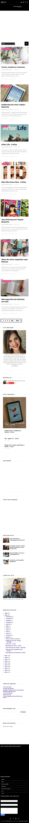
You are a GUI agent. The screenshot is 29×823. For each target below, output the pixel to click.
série (2, 793)
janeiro (8, 637)
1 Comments (5, 79)
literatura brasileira (6, 788)
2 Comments (5, 193)
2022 (6, 615)
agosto (8, 624)
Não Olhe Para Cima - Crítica (13, 182)
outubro (8, 620)
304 (12, 320)
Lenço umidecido (7, 693)
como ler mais (6, 241)
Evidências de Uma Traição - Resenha (13, 641)
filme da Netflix (5, 784)
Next (17, 320)
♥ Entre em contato (8, 726)
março (8, 633)
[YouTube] (21, 2)
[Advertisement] (14, 26)
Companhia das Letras (8, 201)
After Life (5, 126)
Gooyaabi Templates (23, 821)
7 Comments (5, 313)
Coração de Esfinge (8, 688)
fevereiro (8, 635)
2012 (6, 672)
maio (7, 629)
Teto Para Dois (7, 687)
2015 (6, 667)
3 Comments (5, 118)
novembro (9, 618)
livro (2, 791)
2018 (6, 661)
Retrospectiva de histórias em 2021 (15, 652)
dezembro (9, 616)
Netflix (2, 779)
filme (2, 781)
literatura (3, 786)
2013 (6, 670)
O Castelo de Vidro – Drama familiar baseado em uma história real (17, 547)
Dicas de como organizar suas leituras (14, 650)
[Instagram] (27, 2)
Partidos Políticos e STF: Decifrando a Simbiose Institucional (13, 690)
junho (7, 628)
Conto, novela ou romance (13, 67)
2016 (6, 665)
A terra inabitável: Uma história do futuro (12, 696)
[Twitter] (23, 2)
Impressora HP (7, 694)
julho (7, 626)
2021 (6, 655)
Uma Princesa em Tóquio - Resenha (15, 647)
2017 (6, 663)
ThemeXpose (9, 821)
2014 (6, 668)
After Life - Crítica (9, 144)
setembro (9, 622)
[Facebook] (25, 2)
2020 (6, 657)
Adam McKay (5, 163)
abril (7, 631)
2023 (6, 613)
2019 (6, 659)
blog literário (6, 48)
